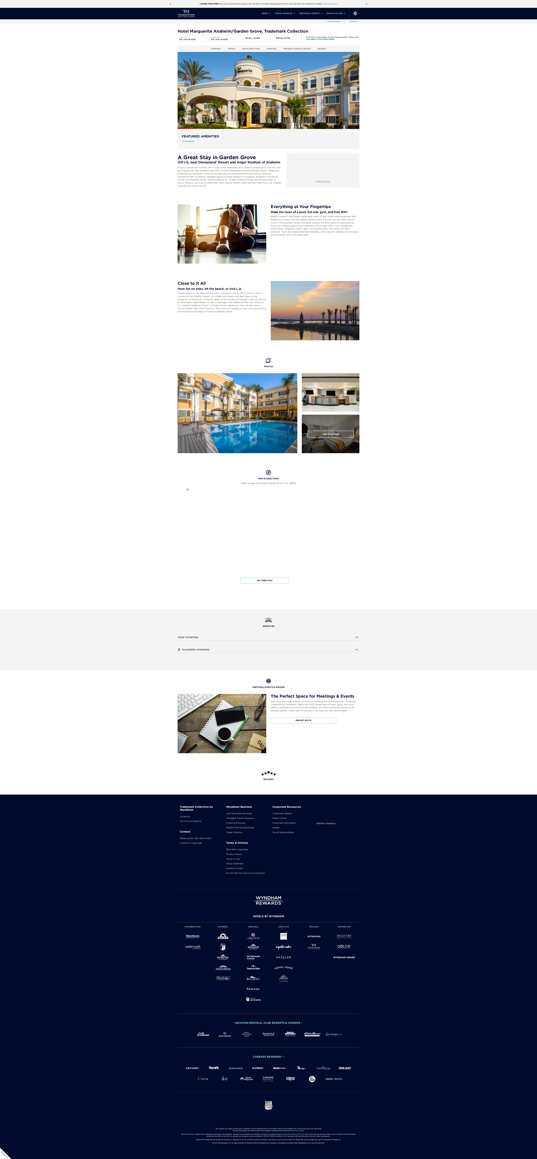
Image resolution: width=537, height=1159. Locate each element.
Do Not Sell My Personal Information (245, 873)
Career (275, 827)
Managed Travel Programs (240, 818)
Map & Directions (251, 49)
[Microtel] (223, 958)
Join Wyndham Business (239, 813)
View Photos (331, 434)
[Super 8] (223, 947)
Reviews (322, 49)
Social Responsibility (283, 832)
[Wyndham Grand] (344, 958)
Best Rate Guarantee (237, 849)
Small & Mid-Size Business (240, 827)
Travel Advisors (234, 832)
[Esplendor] (284, 947)
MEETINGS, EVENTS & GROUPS (297, 49)
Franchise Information (284, 823)
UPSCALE (314, 927)
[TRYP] (284, 937)
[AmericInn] (253, 968)
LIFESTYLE (283, 927)
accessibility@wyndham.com (294, 1134)
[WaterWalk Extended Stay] (193, 947)
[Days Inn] (223, 937)
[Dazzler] (284, 958)
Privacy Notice (234, 854)
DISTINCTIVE (344, 927)
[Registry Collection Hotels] (344, 937)
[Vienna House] (284, 968)
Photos (231, 49)
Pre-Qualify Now (330, 4)
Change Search (333, 21)
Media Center (279, 818)
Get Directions (264, 580)
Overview (216, 49)
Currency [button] (353, 21)
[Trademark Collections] (314, 947)
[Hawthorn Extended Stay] (193, 937)
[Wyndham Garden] (253, 958)
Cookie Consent (234, 868)
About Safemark (234, 863)
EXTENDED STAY (193, 927)
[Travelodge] (223, 979)
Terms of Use (233, 859)
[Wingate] (253, 947)
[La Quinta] (253, 937)
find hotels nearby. (326, 39)
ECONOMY (223, 927)
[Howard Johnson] (223, 968)
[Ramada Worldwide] (253, 989)
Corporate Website (282, 813)
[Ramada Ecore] (253, 999)
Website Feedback (326, 823)
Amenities (271, 49)
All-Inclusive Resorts (191, 821)
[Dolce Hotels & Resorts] (344, 947)
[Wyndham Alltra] (284, 979)
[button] (170, 4)
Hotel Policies (323, 181)
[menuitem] (266, 13)
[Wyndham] (314, 937)
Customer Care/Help (191, 843)
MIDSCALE (253, 927)
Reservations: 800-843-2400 (195, 838)
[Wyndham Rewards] (268, 900)
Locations (185, 816)
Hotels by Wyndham (268, 916)
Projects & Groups (235, 823)
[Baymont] (253, 979)
